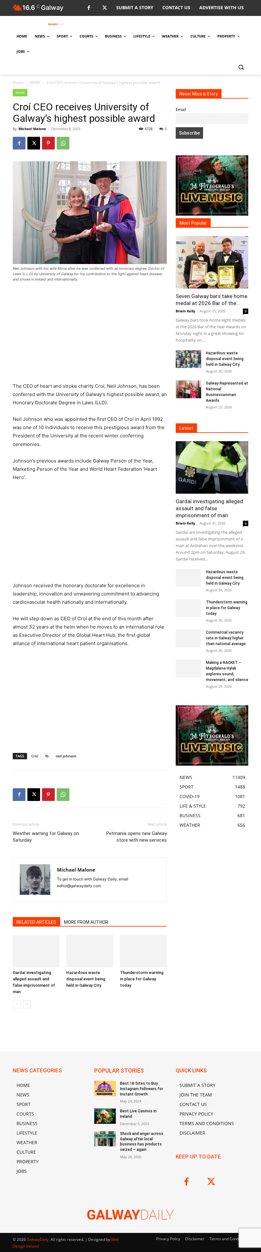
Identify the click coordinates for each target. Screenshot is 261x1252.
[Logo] (56, 24)
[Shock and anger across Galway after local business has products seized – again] (105, 1138)
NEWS (35, 82)
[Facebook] (88, 8)
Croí (34, 756)
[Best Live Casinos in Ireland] (105, 1116)
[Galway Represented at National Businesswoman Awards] (188, 389)
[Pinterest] (48, 143)
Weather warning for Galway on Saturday (46, 837)
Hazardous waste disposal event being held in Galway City (85, 979)
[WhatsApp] (63, 143)
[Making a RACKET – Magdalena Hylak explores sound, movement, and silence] (188, 669)
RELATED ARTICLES (36, 922)
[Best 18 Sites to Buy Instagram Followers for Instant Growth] (105, 1088)
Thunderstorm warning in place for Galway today (142, 979)
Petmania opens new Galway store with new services (136, 837)
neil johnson (66, 756)
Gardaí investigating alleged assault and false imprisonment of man (209, 508)
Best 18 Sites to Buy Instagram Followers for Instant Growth (141, 1088)
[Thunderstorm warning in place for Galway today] (143, 951)
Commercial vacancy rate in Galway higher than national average (226, 638)
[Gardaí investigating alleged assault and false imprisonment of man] (36, 951)
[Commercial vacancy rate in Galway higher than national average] (188, 638)
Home (18, 82)
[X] (104, 8)
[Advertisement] (90, 334)
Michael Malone (32, 128)
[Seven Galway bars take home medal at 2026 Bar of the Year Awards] (212, 262)
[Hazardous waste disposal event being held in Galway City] (89, 951)
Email (181, 109)
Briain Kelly (185, 311)
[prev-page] (17, 1004)
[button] (240, 66)
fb (47, 756)
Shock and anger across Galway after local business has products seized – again (141, 1141)
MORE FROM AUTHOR (86, 922)
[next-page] (27, 1004)
